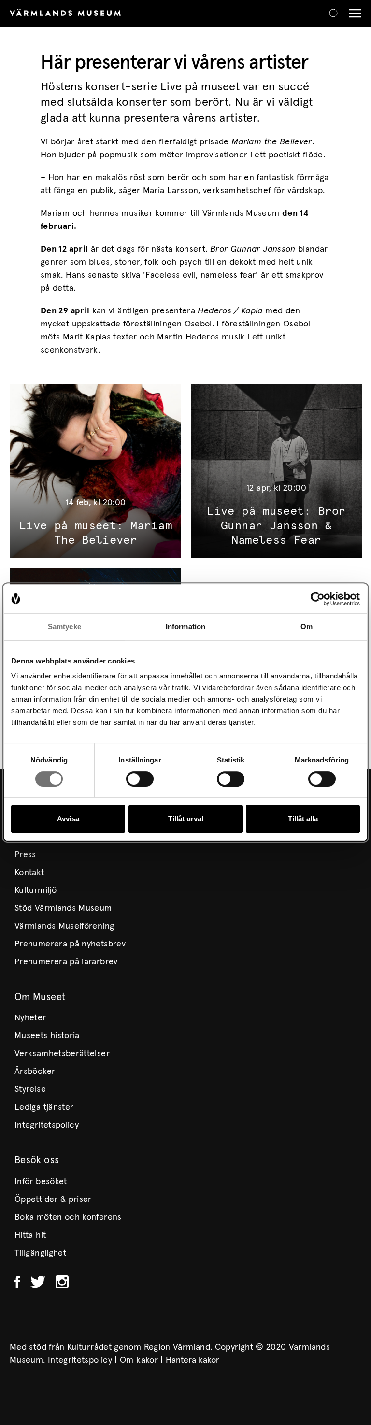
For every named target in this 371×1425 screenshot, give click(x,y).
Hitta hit (30, 1235)
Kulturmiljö (35, 890)
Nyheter (30, 1018)
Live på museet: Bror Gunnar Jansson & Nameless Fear (276, 526)
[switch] (140, 779)
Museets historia (47, 1035)
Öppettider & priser (53, 1199)
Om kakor (139, 1360)
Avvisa (68, 819)
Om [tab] (306, 626)
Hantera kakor (192, 1360)
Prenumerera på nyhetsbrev (70, 944)
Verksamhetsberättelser (62, 1053)
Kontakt (29, 872)
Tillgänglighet (40, 1253)
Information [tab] (185, 626)
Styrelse (30, 1089)
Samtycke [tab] (64, 626)
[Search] (333, 13)
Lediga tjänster (43, 1107)
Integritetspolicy (46, 1125)
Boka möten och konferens (68, 1217)
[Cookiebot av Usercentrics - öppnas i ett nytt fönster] (317, 599)
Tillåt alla (303, 819)
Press (25, 854)
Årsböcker (34, 1071)
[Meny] (352, 13)
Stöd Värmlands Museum (63, 908)
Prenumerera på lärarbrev (66, 962)
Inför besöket (40, 1181)
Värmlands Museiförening (64, 926)
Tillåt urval (185, 819)
